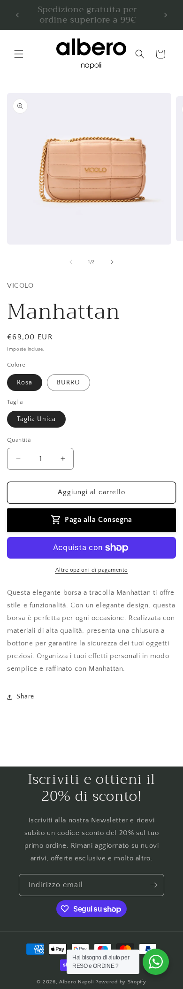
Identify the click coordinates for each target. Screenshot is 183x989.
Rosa (24, 382)
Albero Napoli (76, 982)
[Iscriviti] (153, 885)
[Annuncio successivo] (165, 15)
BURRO (68, 382)
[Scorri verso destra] (112, 262)
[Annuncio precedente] (17, 15)
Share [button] (25, 696)
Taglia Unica (36, 419)
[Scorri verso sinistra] (71, 262)
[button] (18, 54)
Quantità (18, 440)
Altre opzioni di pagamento (91, 570)
